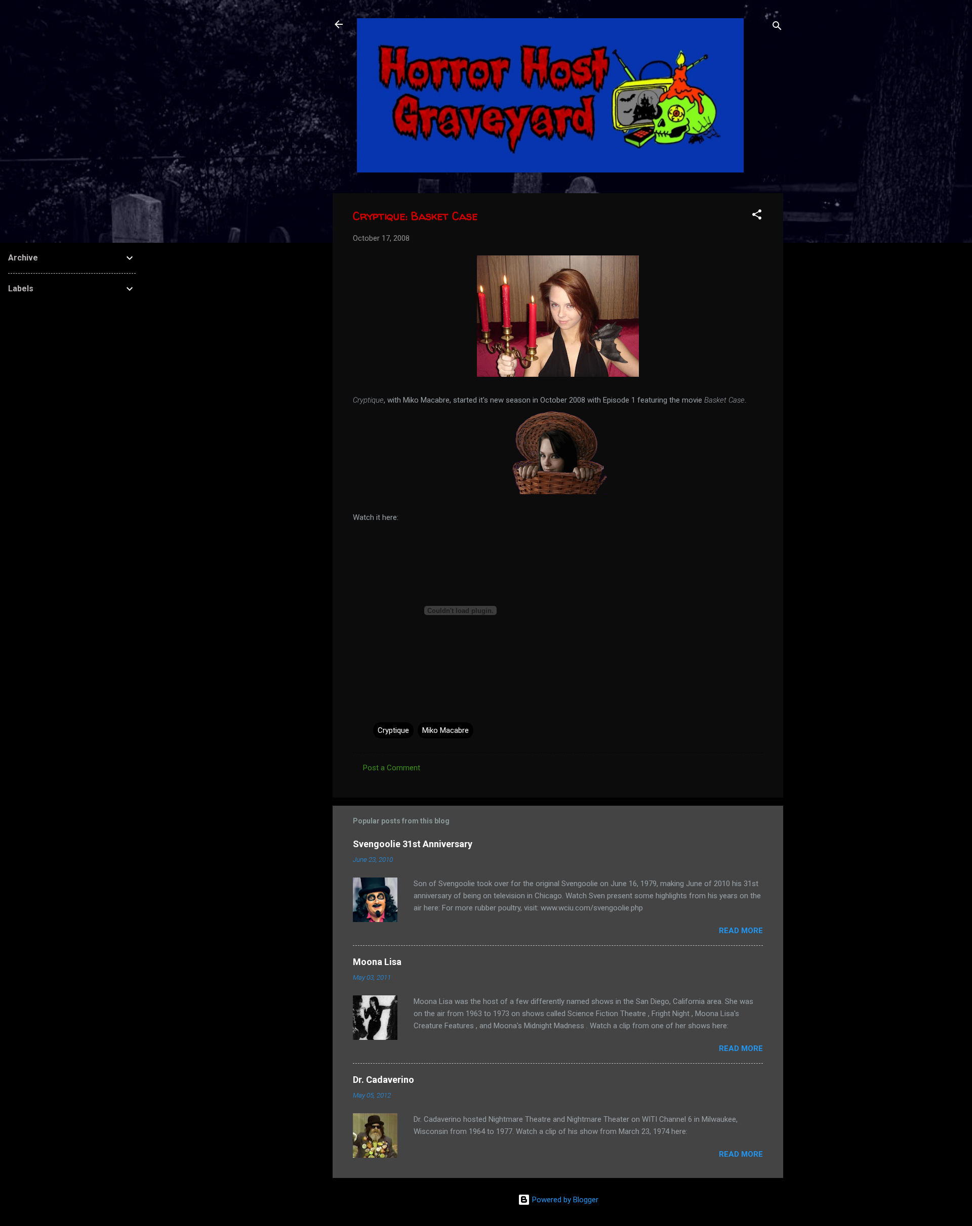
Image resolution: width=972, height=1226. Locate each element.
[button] (757, 216)
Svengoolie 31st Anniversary (412, 844)
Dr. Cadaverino (383, 1079)
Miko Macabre (445, 730)
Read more (741, 930)
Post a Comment (391, 767)
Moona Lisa (377, 961)
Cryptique (393, 730)
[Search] (777, 27)
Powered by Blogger (564, 1199)
